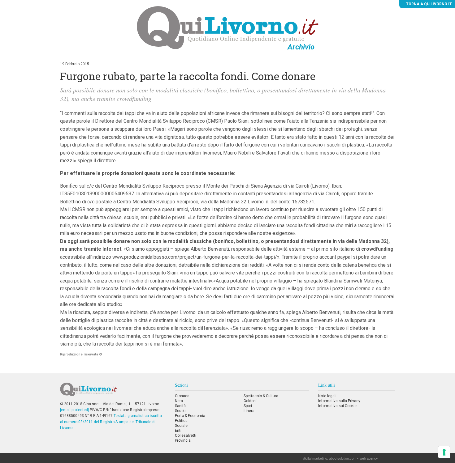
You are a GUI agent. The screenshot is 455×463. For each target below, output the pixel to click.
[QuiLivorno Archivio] (227, 27)
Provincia (183, 440)
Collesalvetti (185, 435)
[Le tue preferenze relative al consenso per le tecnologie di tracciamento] (444, 452)
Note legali (327, 396)
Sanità (180, 406)
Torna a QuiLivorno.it (428, 4)
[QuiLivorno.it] (112, 392)
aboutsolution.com (342, 458)
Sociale (181, 425)
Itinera (249, 411)
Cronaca (182, 396)
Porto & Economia (190, 416)
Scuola (181, 411)
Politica (181, 420)
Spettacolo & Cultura (261, 396)
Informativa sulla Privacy (339, 401)
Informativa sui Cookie (337, 406)
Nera (179, 401)
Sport (248, 406)
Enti (178, 430)
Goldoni (250, 401)
